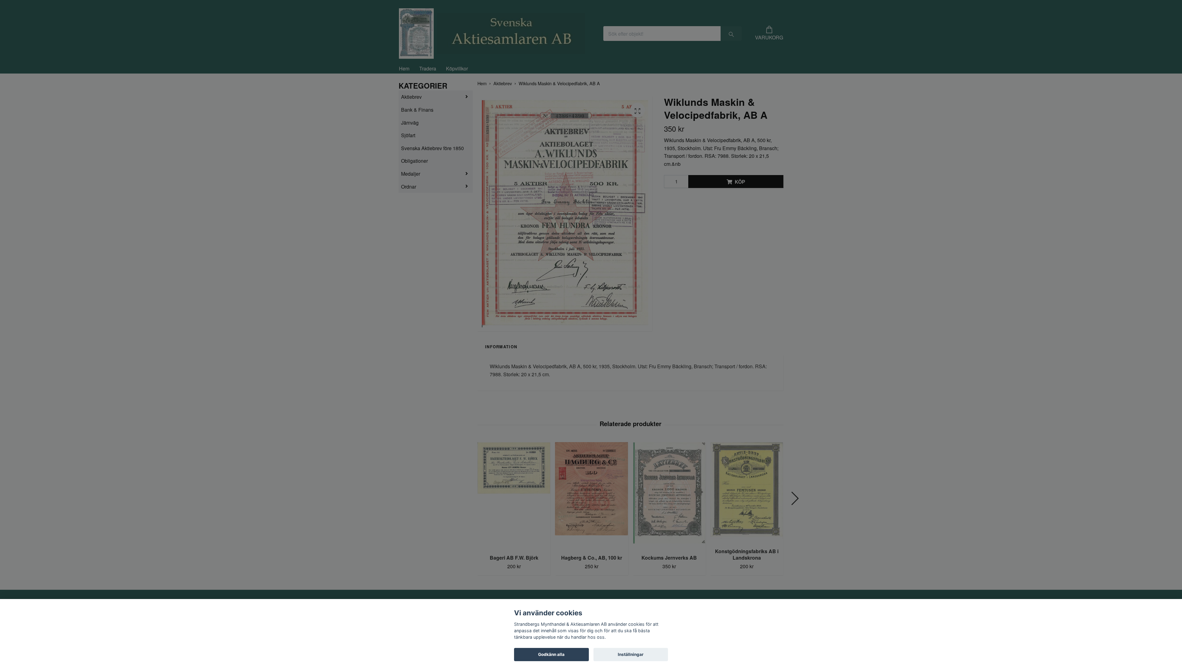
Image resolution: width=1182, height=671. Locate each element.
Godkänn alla (551, 654)
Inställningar (631, 654)
